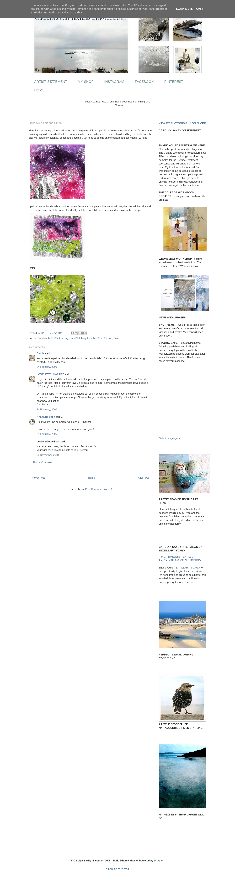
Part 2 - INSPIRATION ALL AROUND (180, 560)
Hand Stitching (78, 338)
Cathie (40, 353)
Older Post (144, 477)
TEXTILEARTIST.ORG (187, 567)
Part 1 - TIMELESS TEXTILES (176, 556)
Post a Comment (42, 462)
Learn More (184, 8)
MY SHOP (86, 82)
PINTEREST (173, 82)
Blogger (158, 860)
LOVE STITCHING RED (51, 374)
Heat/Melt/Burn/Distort (99, 338)
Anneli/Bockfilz (46, 416)
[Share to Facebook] (82, 333)
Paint (116, 338)
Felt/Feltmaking (59, 338)
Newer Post (38, 477)
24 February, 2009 (47, 366)
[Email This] (72, 333)
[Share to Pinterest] (85, 333)
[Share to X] (79, 333)
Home (91, 477)
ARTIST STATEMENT (50, 82)
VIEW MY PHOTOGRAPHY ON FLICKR (182, 123)
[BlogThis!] (76, 333)
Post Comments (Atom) (98, 489)
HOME (39, 90)
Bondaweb (44, 338)
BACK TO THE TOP (117, 869)
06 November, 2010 (48, 454)
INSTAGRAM (114, 82)
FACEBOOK (144, 82)
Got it (200, 8)
